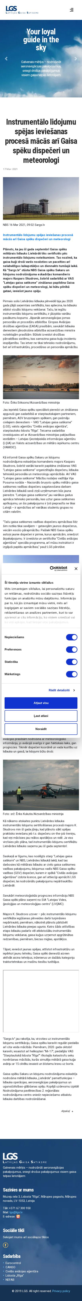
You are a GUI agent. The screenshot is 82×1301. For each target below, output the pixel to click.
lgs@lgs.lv (16, 1212)
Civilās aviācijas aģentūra (22, 1271)
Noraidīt (41, 729)
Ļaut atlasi (41, 715)
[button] (6, 58)
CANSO (10, 1267)
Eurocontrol (13, 1263)
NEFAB (10, 1280)
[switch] (71, 649)
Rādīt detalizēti (59, 690)
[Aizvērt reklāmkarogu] (76, 568)
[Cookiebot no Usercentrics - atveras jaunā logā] (50, 568)
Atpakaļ (65, 1111)
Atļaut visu (41, 703)
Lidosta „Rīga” (15, 1275)
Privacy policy (61, 1291)
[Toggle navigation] (71, 10)
